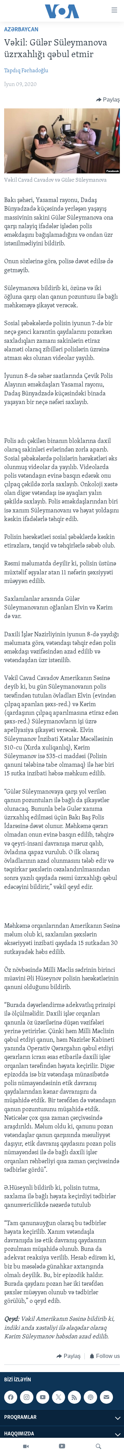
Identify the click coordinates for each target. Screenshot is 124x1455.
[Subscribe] (106, 1397)
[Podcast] (90, 1397)
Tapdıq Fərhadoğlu (26, 71)
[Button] (108, 99)
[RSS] (74, 1397)
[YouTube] (62, 1446)
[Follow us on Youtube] (42, 1397)
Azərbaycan (21, 30)
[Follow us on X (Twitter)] (58, 1397)
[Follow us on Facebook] (10, 1397)
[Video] (26, 1446)
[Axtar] (98, 1446)
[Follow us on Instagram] (26, 1397)
